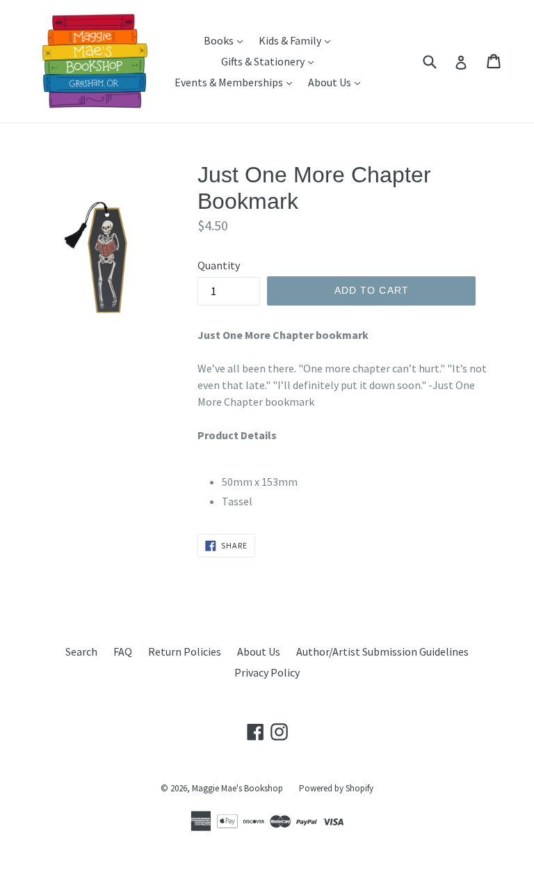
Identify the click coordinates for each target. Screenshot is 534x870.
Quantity (218, 265)
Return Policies (184, 651)
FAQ (122, 651)
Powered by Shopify (336, 788)
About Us (337, 81)
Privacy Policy (267, 672)
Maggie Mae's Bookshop (237, 788)
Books (227, 40)
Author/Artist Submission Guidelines (382, 651)
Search (81, 651)
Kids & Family (298, 40)
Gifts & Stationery (271, 61)
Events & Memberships (237, 81)
